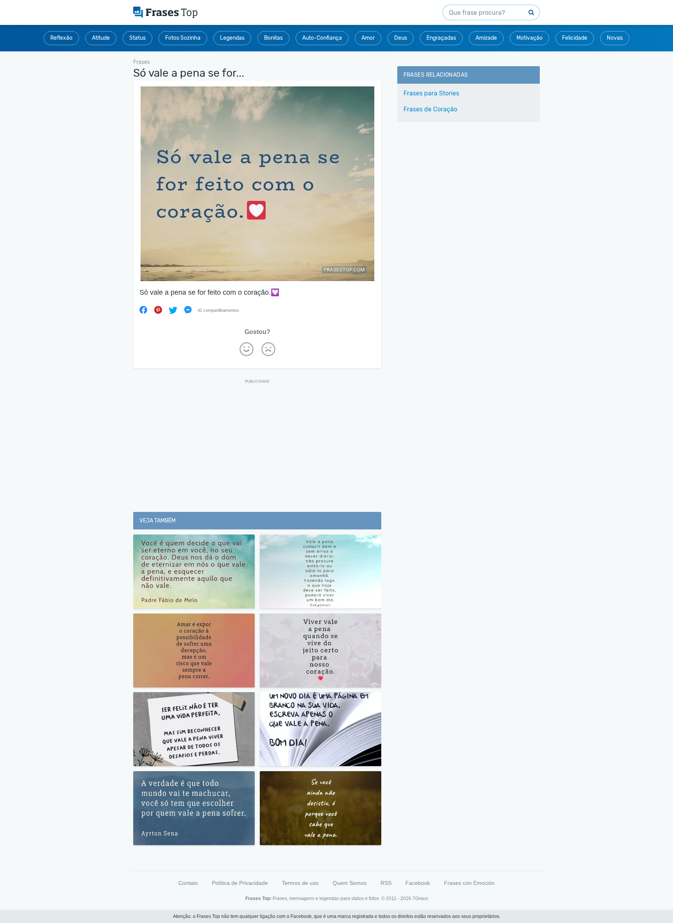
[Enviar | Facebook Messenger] (188, 310)
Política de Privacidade (240, 883)
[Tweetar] (173, 310)
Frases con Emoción (469, 883)
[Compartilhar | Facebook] (143, 310)
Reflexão (61, 38)
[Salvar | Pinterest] (158, 310)
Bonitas (273, 38)
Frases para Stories (431, 93)
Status (137, 38)
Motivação (529, 38)
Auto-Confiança (322, 38)
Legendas (232, 38)
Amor (368, 38)
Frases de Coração (430, 109)
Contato (188, 883)
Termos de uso (300, 883)
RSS (386, 883)
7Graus (420, 898)
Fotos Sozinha (183, 38)
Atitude (101, 38)
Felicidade (574, 38)
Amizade (486, 38)
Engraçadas (441, 38)
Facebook (417, 883)
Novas (615, 38)
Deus (400, 38)
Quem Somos (349, 883)
